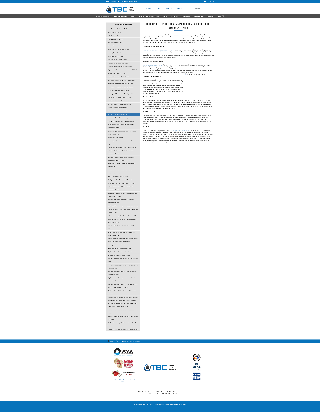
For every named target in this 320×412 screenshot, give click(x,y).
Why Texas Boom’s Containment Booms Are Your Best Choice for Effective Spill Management (123, 286)
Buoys (133, 16)
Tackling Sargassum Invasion (115, 137)
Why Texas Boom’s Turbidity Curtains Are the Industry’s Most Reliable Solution (123, 279)
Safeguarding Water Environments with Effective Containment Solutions (121, 126)
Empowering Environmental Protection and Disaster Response (122, 142)
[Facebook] (205, 1)
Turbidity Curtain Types (114, 36)
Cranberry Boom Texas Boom (116, 53)
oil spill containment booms (181, 131)
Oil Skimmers (185, 16)
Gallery (148, 9)
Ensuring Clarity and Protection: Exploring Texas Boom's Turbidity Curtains (123, 211)
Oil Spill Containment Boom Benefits (118, 107)
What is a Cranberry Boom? (115, 39)
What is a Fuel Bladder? (114, 46)
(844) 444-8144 (132, 2)
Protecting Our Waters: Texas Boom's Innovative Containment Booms (121, 201)
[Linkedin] (210, 1)
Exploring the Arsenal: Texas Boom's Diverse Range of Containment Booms (122, 221)
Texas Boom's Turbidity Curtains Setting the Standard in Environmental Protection (123, 194)
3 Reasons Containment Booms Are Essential (120, 66)
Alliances (123, 385)
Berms (165, 16)
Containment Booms (103, 16)
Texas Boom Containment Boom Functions (119, 101)
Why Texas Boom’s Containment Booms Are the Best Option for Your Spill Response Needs (122, 305)
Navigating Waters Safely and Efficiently (119, 255)
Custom (221, 16)
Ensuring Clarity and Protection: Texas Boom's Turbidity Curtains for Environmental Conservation (123, 240)
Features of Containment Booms (117, 73)
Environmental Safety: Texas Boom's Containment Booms (123, 216)
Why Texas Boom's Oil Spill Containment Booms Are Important (122, 292)
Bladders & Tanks (152, 16)
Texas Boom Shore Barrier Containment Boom (120, 83)
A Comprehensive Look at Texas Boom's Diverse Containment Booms (121, 188)
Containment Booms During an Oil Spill (118, 49)
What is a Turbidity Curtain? (115, 42)
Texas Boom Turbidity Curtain (116, 56)
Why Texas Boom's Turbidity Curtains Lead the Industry (123, 252)
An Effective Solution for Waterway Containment (121, 80)
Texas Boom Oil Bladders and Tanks (118, 29)
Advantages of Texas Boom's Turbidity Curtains (121, 94)
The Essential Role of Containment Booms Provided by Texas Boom (123, 318)
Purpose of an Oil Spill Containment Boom (119, 97)
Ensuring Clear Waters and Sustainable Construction (122, 147)
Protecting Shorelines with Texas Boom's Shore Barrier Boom (123, 260)
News (158, 9)
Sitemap (183, 404)
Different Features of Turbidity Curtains (118, 77)
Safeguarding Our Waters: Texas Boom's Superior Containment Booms (121, 233)
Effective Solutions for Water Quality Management (121, 121)
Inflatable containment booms (152, 65)
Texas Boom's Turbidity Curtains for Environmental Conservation (121, 165)
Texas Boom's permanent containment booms (157, 50)
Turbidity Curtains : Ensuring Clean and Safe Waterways (123, 329)
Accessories (198, 16)
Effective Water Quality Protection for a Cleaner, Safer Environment (123, 311)
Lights (141, 16)
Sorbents (174, 16)
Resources (210, 16)
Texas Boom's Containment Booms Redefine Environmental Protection (120, 171)
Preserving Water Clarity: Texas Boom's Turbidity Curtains (121, 227)
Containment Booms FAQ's (115, 32)
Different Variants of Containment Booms (119, 104)
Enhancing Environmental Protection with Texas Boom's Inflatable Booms (123, 266)
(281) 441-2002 (115, 2)
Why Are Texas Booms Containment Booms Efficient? (122, 70)
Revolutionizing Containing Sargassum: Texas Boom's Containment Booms (122, 132)
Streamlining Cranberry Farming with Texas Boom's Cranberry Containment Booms (121, 158)
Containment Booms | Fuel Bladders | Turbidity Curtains (123, 380)
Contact (180, 9)
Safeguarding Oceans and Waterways (118, 176)
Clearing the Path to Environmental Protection (120, 180)
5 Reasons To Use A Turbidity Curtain (118, 63)
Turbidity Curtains (120, 16)
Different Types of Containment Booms (118, 114)
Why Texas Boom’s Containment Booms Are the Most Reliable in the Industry (122, 273)
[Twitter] (207, 1)
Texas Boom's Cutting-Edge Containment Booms (121, 183)
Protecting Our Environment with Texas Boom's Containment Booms (121, 152)
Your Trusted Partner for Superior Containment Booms (123, 206)
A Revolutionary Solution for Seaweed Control (120, 87)
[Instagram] (213, 1)
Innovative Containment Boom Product (118, 90)
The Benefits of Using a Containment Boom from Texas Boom (123, 324)
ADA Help (123, 382)
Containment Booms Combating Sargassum (119, 118)
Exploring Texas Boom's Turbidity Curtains (119, 248)
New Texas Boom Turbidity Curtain (117, 59)
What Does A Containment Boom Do (118, 111)
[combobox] (204, 8)
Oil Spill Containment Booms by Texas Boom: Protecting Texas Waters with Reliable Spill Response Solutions (123, 298)
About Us (169, 9)
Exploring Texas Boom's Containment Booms (120, 245)
